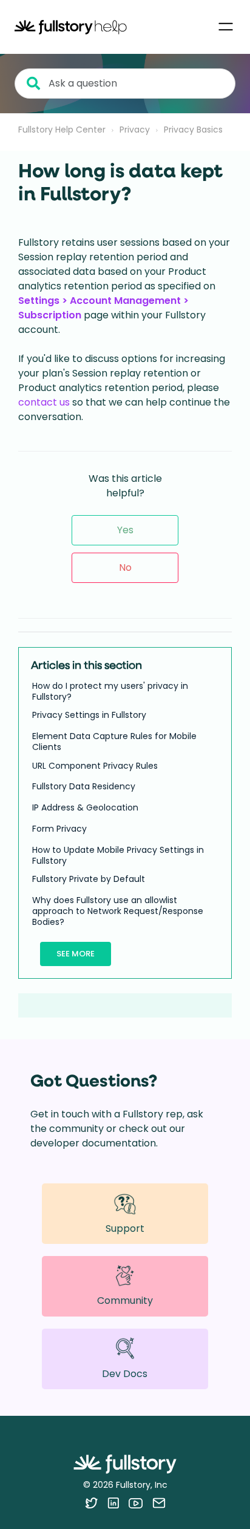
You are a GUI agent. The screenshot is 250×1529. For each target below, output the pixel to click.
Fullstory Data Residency (83, 786)
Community (125, 1300)
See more (75, 953)
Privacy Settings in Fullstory (89, 714)
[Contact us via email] (159, 1503)
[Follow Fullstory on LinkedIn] (113, 1503)
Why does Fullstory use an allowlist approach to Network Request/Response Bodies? (117, 911)
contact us (44, 402)
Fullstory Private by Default (88, 878)
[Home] (71, 27)
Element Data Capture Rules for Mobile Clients (114, 741)
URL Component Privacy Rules (95, 765)
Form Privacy (59, 828)
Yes (125, 530)
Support (125, 1228)
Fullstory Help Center (62, 129)
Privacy (135, 129)
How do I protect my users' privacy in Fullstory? (110, 691)
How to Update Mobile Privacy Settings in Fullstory (118, 855)
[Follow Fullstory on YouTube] (136, 1503)
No (125, 567)
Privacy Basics (193, 129)
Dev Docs (124, 1374)
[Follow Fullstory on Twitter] (91, 1503)
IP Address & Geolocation (85, 807)
